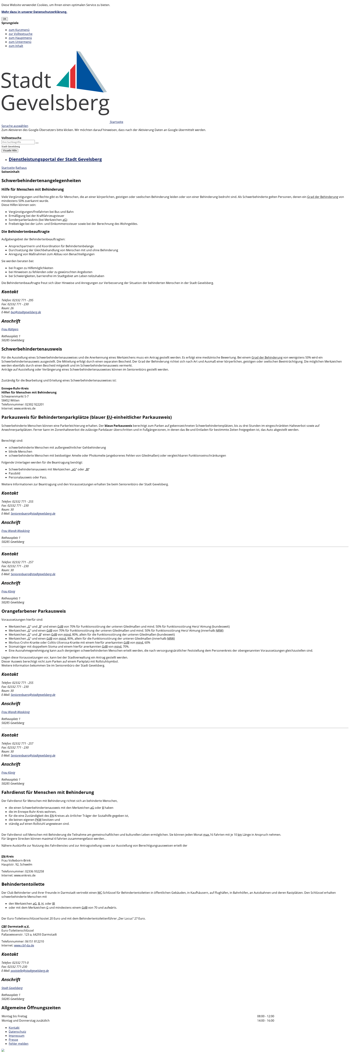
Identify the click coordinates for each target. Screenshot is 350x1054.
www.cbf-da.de (24, 945)
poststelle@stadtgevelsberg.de (30, 971)
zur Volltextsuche (20, 34)
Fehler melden (18, 1044)
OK (4, 19)
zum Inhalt (16, 46)
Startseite (8, 168)
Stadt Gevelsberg (12, 988)
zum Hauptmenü (20, 38)
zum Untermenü (20, 42)
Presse (13, 1040)
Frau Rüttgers (9, 329)
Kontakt (14, 1028)
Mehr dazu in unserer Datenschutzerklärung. (34, 12)
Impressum (16, 1036)
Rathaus (21, 168)
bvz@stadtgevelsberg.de (26, 312)
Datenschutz (17, 1032)
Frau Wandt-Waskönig (15, 531)
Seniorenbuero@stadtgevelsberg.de (33, 514)
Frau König (8, 591)
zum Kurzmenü (19, 30)
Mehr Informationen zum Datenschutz (27, 134)
